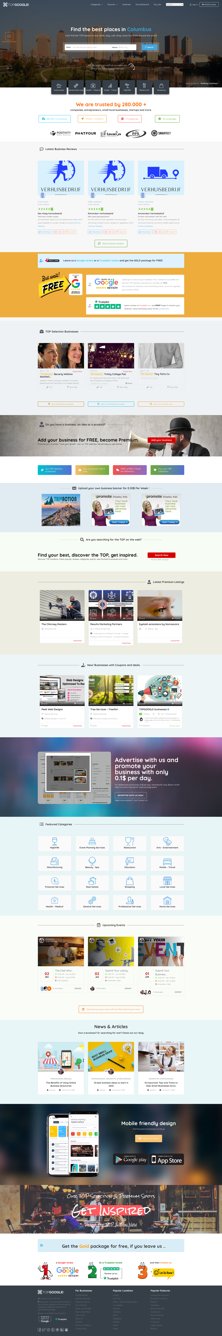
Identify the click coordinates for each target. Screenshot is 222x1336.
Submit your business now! (162, 404)
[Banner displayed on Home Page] (111, 510)
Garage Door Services (160, 1295)
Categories (95, 4)
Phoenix (116, 1322)
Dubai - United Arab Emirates (125, 1302)
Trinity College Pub (115, 374)
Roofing (154, 1328)
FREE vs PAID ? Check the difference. (131, 470)
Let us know (127, 286)
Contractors (155, 1312)
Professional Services (101, 629)
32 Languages (169, 119)
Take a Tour (80, 1315)
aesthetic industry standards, (51, 380)
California (117, 1312)
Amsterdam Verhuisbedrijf (151, 213)
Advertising (155, 1318)
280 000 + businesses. (57, 119)
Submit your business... (162, 972)
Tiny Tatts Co (162, 374)
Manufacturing (54, 867)
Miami (115, 1325)
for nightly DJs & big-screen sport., (103, 378)
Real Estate (92, 886)
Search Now (161, 555)
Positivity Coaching (209, 83)
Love (72, 232)
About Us (79, 1318)
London (116, 1295)
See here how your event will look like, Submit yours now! (113, 1009)
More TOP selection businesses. (62, 404)
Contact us (166, 1262)
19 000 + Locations (94, 119)
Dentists (154, 1302)
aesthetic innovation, (71, 380)
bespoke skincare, (47, 383)
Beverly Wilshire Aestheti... (56, 375)
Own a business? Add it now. (94, 470)
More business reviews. (113, 243)
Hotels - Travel (167, 867)
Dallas (115, 1328)
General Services (51, 714)
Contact (78, 1322)
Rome (129, 383)
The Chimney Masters (54, 624)
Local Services (167, 886)
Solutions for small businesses (118, 1078)
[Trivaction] (61, 510)
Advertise (126, 4)
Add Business (210, 4)
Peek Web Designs (52, 709)
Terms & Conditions (83, 1325)
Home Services (50, 629)
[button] (9, 36)
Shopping (130, 886)
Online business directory (60, 1078)
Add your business (161, 440)
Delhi (115, 1315)
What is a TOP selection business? (112, 404)
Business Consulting (159, 1298)
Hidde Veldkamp (94, 202)
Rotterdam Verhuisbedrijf (100, 213)
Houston (116, 1308)
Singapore (117, 1318)
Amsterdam (145, 726)
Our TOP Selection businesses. (54, 470)
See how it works (151, 1138)
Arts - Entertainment (169, 714)
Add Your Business (83, 1298)
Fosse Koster (43, 202)
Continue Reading (95, 226)
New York (117, 1298)
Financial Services (54, 886)
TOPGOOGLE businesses (153, 709)
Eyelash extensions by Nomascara (159, 624)
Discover (111, 4)
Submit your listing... (117, 970)
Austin (45, 726)
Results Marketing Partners (106, 624)
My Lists (157, 4)
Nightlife (54, 847)
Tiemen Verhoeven (146, 202)
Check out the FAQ (83, 1308)
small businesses (98, 1078)
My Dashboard (142, 4)
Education (129, 867)
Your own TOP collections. (165, 470)
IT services (155, 1322)
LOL (60, 232)
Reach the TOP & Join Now (111, 1224)
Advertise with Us (82, 1302)
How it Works (80, 1305)
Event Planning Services (92, 847)
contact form (164, 309)
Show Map (73, 387)
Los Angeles (118, 1305)
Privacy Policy (81, 1328)
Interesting (46, 232)
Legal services (156, 1325)
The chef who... (64, 970)
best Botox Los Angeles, (63, 383)
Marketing (155, 1305)
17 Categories (132, 119)
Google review (85, 260)
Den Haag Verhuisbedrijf (50, 213)
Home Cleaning (157, 1315)
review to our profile (167, 279)
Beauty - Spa (153, 629)
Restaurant (130, 847)
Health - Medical (54, 906)
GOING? (76, 988)
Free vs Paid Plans (82, 1312)
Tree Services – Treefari (104, 709)
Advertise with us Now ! (131, 795)
